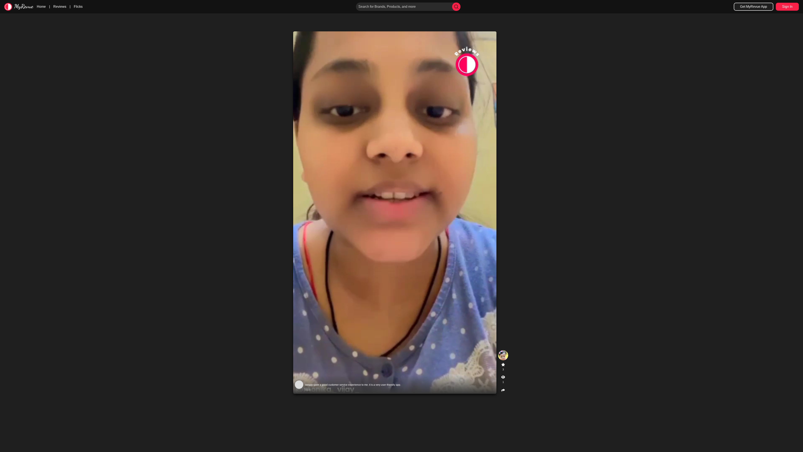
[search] (456, 7)
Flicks (78, 6)
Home (41, 6)
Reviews (59, 6)
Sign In (787, 6)
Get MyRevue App (753, 6)
